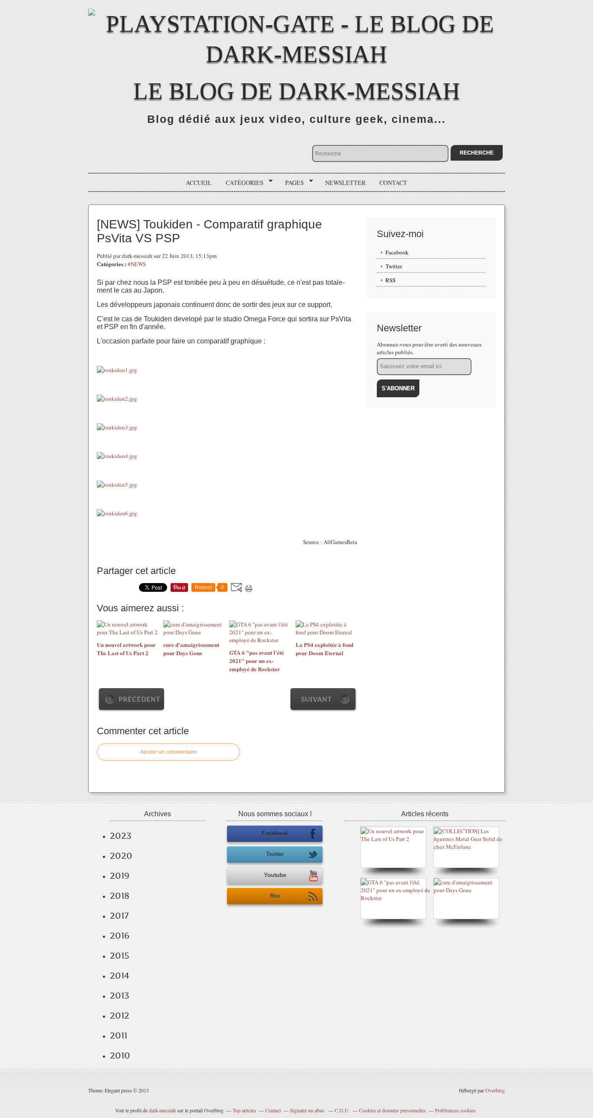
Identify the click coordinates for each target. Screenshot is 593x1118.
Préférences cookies (455, 1110)
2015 (119, 955)
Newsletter (345, 182)
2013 (119, 995)
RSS (390, 280)
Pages (291, 182)
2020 (121, 856)
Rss (275, 896)
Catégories (242, 182)
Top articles (244, 1110)
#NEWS (137, 264)
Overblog (495, 1090)
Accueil (199, 182)
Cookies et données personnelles (392, 1110)
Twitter (393, 266)
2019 (119, 876)
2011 (118, 1035)
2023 (121, 836)
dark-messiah (162, 1110)
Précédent (139, 699)
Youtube (275, 875)
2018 (119, 895)
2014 (119, 975)
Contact (393, 182)
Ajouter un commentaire (168, 752)
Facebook (397, 252)
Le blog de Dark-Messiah (296, 91)
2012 (119, 1015)
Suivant (316, 699)
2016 (119, 935)
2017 (119, 915)
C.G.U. (342, 1110)
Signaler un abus (308, 1110)
